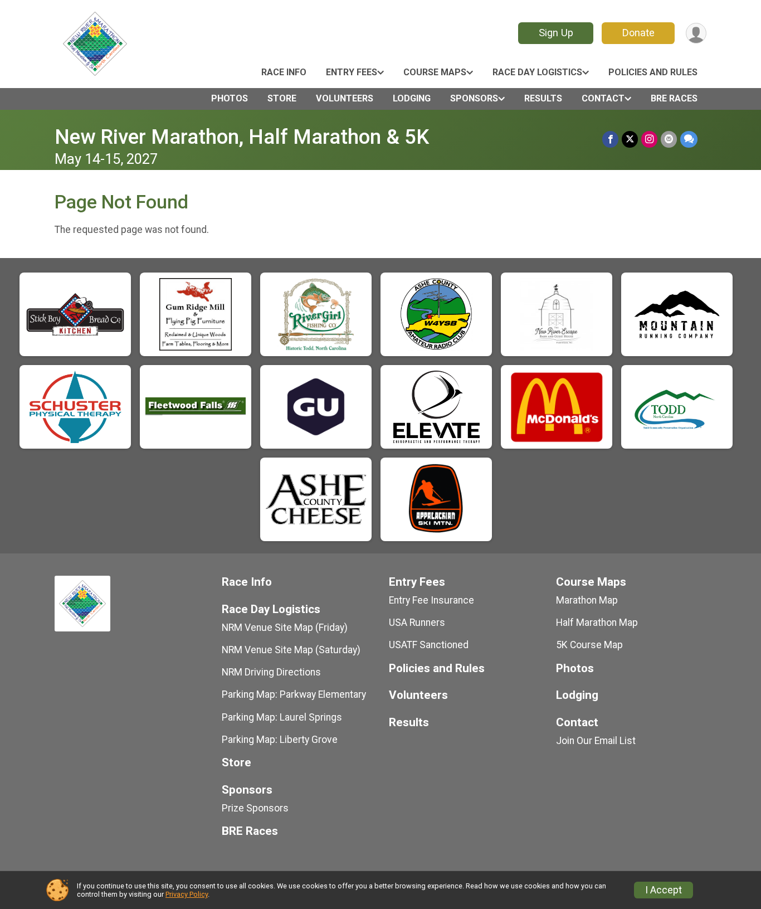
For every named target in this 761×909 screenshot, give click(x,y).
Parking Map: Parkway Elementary (294, 694)
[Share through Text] (688, 139)
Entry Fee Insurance (431, 600)
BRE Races (674, 98)
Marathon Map (587, 600)
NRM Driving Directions (271, 672)
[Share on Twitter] (630, 139)
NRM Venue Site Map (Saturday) (291, 649)
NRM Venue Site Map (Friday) (285, 627)
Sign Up (556, 32)
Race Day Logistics (537, 72)
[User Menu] (696, 33)
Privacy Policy (186, 894)
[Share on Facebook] (610, 139)
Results (543, 98)
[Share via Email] (669, 139)
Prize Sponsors (255, 808)
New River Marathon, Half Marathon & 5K (242, 137)
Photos (229, 98)
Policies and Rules (652, 72)
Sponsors (474, 98)
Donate (638, 32)
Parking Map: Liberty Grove (280, 739)
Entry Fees (351, 72)
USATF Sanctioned (429, 644)
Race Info (283, 72)
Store (281, 98)
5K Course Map (589, 644)
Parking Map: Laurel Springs (282, 717)
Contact (603, 98)
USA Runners (417, 622)
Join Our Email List (596, 740)
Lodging (412, 98)
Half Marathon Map (597, 622)
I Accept (663, 890)
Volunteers (344, 98)
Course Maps (434, 72)
